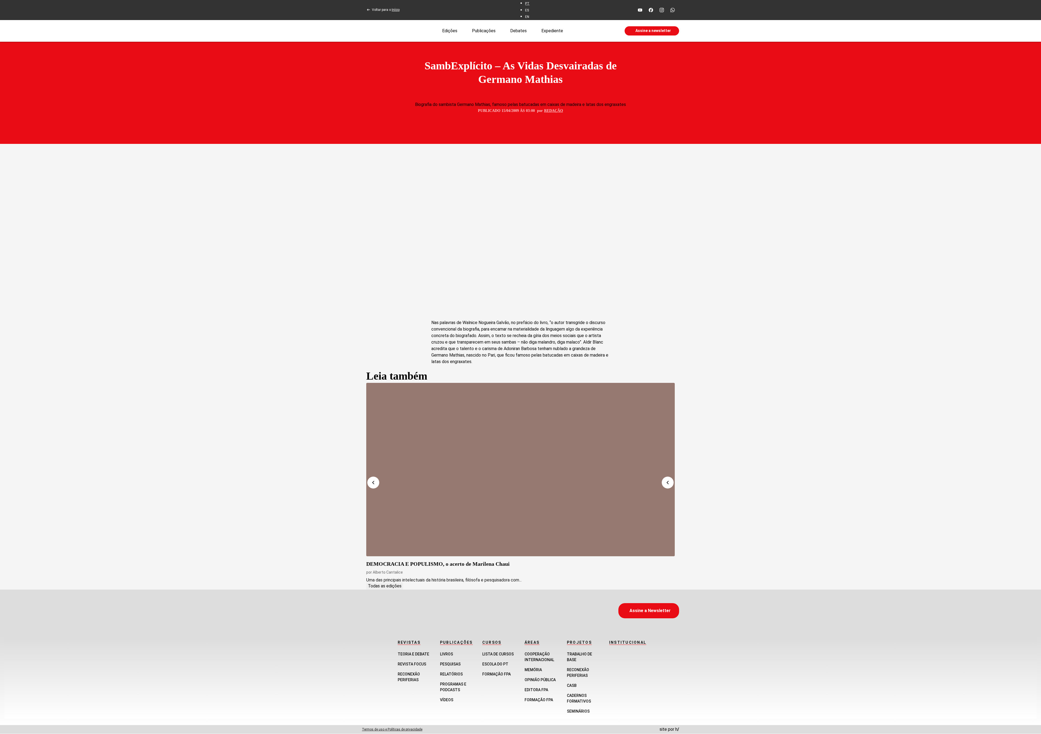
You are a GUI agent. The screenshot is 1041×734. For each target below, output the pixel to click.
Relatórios (451, 674)
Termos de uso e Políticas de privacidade (392, 729)
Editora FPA (536, 690)
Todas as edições (384, 586)
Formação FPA (496, 674)
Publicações (484, 30)
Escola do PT (495, 664)
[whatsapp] (672, 10)
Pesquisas (450, 664)
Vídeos (446, 700)
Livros (446, 654)
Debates (518, 30)
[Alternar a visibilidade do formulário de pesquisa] (593, 31)
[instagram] (662, 10)
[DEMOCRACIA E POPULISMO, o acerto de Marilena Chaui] (520, 469)
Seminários (578, 711)
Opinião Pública (540, 680)
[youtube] (640, 10)
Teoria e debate (413, 654)
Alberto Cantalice (388, 572)
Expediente (552, 30)
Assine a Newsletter (650, 610)
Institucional (627, 642)
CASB (572, 685)
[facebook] (651, 10)
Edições (449, 30)
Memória (533, 670)
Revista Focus (412, 664)
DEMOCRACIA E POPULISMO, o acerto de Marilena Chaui (438, 564)
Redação (553, 111)
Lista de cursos (498, 654)
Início (396, 10)
